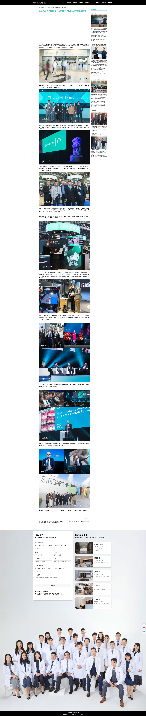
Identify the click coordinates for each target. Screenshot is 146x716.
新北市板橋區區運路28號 (101, 562)
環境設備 (75, 2)
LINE (51, 595)
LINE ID (56, 558)
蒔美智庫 (93, 2)
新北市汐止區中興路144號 (101, 576)
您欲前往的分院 (39, 565)
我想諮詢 (110, 2)
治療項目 (81, 2)
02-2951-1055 (98, 560)
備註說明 (37, 575)
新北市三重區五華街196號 (101, 590)
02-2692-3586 (98, 574)
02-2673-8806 (98, 601)
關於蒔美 (69, 2)
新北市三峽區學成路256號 (101, 603)
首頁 (64, 2)
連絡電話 (38, 558)
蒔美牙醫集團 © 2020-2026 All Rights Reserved (73, 714)
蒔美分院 (104, 2)
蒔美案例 (87, 2)
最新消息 (98, 2)
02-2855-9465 (98, 588)
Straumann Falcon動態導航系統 (64, 274)
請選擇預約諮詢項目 (40, 542)
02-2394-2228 (98, 546)
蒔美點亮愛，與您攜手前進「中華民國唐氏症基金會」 (79, 521)
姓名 (36, 552)
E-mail (55, 552)
